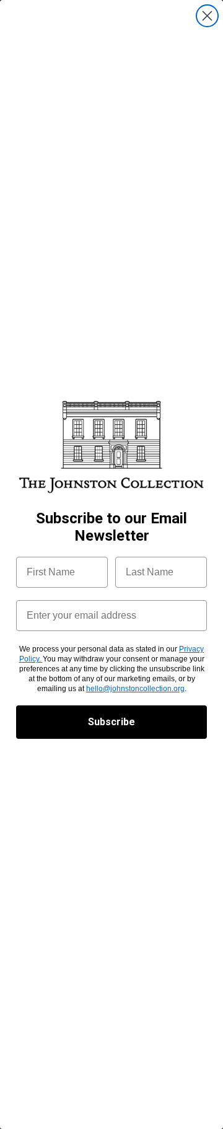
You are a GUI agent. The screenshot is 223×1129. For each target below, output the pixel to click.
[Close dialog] (207, 16)
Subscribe (111, 722)
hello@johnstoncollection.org (135, 688)
